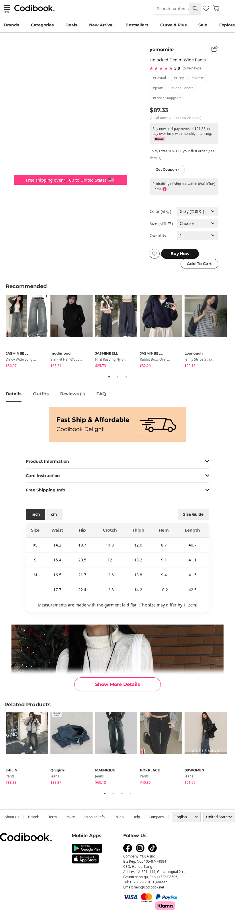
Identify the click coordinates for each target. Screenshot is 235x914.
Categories (42, 25)
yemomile (162, 49)
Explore (227, 25)
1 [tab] (109, 377)
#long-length (182, 87)
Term (52, 816)
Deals (71, 25)
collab (118, 816)
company (156, 816)
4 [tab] (130, 793)
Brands (11, 25)
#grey (179, 77)
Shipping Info (94, 816)
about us (12, 816)
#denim (197, 77)
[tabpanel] (28, 332)
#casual (159, 77)
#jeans (158, 87)
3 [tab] (126, 377)
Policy (70, 816)
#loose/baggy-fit (167, 98)
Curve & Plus (173, 25)
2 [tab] (117, 377)
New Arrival (101, 25)
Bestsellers (137, 25)
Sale (202, 25)
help (136, 816)
